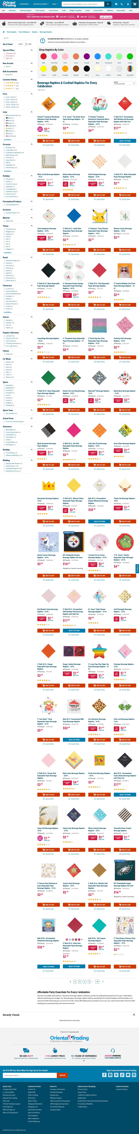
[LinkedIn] (110, 1075)
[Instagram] (134, 1075)
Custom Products (121, 1089)
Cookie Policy (82, 1107)
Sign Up (62, 1075)
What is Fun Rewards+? (10, 1113)
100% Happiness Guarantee (59, 1104)
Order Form (32, 1098)
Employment (54, 1095)
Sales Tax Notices (34, 1113)
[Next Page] (103, 982)
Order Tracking (33, 1095)
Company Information (57, 1089)
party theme (64, 1001)
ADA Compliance (33, 1118)
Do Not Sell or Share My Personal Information (93, 1101)
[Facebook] (104, 1075)
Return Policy (32, 1101)
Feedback (137, 568)
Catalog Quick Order (10, 1089)
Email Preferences (34, 1121)
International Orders (35, 1110)
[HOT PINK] (79, 939)
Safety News (82, 1098)
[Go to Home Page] (3, 32)
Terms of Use (82, 1092)
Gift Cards (6, 1101)
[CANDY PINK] (67, 939)
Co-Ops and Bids (8, 1092)
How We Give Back (56, 1092)
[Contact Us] (122, 4)
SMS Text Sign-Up (9, 1110)
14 (97, 981)
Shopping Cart (33, 1107)
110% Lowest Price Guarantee (60, 1101)
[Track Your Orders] (116, 4)
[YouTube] (128, 1075)
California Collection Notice (87, 1095)
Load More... (8, 140)
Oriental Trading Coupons (11, 1104)
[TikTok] (122, 1075)
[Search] (107, 4)
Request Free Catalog (10, 1098)
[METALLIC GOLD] (76, 939)
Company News (55, 1110)
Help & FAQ (31, 1092)
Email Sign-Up (8, 1107)
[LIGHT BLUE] (70, 939)
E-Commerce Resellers (85, 1104)
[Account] (128, 4)
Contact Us (31, 1089)
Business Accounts (9, 1095)
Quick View (49, 145)
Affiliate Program (56, 1098)
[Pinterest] (116, 1075)
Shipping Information (35, 1104)
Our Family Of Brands (57, 1107)
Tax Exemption (33, 1115)
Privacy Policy (82, 1089)
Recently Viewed (11, 1015)
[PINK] (73, 939)
